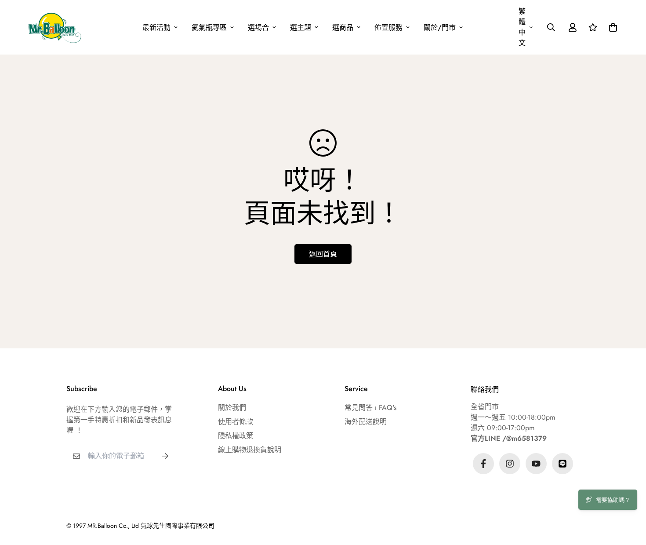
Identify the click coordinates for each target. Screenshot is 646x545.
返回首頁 (323, 254)
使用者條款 (235, 422)
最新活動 (156, 27)
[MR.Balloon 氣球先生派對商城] (55, 27)
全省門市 (485, 407)
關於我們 (232, 407)
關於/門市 (440, 27)
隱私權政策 (235, 436)
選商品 (342, 27)
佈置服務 (388, 27)
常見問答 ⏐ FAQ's (370, 407)
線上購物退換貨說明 (249, 450)
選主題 (300, 27)
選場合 (258, 27)
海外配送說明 (366, 422)
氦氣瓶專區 (209, 27)
